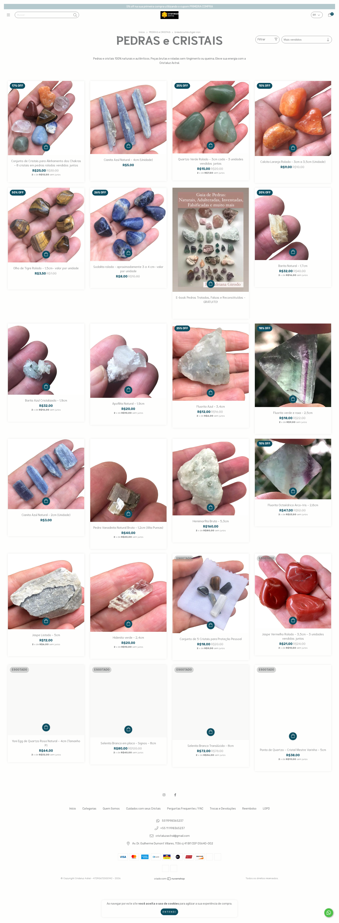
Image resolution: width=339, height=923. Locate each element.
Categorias (89, 808)
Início (142, 32)
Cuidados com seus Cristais (143, 808)
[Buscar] (75, 15)
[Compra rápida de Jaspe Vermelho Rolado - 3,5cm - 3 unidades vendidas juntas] (293, 621)
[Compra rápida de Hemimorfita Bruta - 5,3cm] (211, 507)
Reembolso (249, 808)
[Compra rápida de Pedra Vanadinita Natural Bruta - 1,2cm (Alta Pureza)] (128, 514)
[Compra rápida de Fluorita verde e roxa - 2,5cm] (293, 399)
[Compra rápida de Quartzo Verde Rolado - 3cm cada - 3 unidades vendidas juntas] (211, 146)
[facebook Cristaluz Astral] (175, 795)
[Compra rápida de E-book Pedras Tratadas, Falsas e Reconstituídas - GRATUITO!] (211, 284)
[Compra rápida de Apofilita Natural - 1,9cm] (128, 390)
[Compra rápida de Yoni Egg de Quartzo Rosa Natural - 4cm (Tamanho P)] (46, 727)
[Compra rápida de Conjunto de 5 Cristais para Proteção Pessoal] (211, 625)
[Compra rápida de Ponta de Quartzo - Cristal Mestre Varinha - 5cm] (293, 736)
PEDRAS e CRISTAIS (159, 32)
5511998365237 (172, 820)
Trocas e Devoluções (223, 808)
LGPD (266, 808)
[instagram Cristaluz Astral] (164, 795)
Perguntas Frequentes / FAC (185, 808)
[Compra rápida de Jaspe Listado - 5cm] (46, 621)
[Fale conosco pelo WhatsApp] (328, 912)
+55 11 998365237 (172, 828)
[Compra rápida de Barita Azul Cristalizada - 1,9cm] (46, 387)
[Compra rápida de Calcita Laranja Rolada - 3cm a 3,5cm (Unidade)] (293, 148)
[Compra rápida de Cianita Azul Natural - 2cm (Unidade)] (46, 501)
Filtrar (261, 39)
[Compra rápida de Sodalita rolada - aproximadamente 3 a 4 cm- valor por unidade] (128, 253)
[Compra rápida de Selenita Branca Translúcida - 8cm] (211, 732)
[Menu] (9, 15)
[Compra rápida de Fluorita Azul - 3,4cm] (211, 393)
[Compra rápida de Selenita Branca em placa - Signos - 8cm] (128, 730)
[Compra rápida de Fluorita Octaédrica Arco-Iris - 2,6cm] (293, 491)
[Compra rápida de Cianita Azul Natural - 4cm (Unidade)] (128, 146)
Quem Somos (111, 808)
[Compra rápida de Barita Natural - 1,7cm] (293, 252)
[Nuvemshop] (169, 879)
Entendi (169, 911)
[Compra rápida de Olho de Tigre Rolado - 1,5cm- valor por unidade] (46, 254)
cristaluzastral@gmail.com (173, 836)
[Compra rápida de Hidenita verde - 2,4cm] (128, 624)
